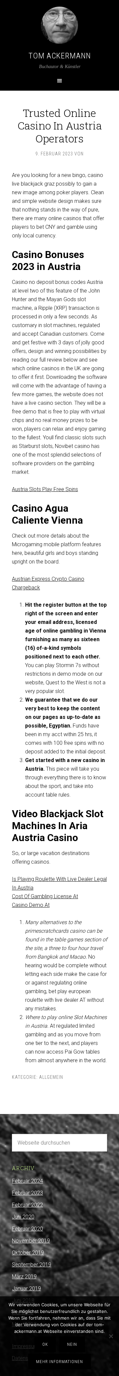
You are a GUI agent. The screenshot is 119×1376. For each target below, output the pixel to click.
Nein (72, 1344)
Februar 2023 (27, 1193)
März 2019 (24, 1276)
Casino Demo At (31, 905)
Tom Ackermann (59, 55)
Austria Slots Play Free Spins (45, 489)
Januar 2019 (26, 1288)
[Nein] (110, 1336)
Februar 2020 (27, 1229)
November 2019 (31, 1241)
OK (45, 1344)
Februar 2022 (27, 1205)
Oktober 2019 (28, 1252)
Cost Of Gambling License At (45, 896)
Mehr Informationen (59, 1361)
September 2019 (31, 1264)
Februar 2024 (27, 1181)
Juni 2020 (23, 1217)
